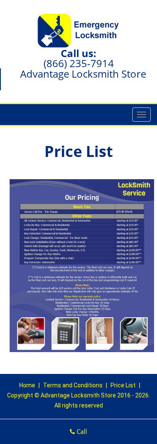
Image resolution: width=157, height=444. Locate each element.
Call (81, 431)
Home (27, 385)
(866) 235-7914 (79, 63)
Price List (123, 385)
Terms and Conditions (73, 385)
